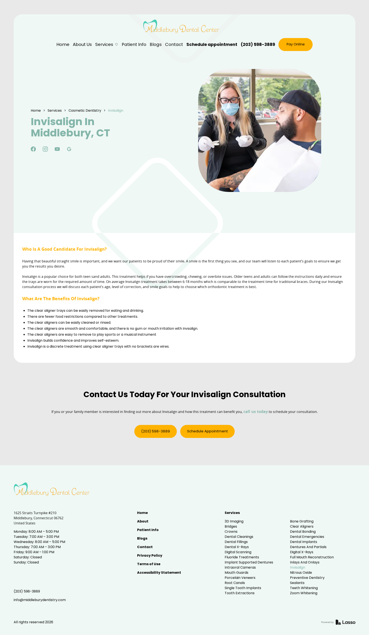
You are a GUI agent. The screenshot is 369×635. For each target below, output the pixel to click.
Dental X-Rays (237, 546)
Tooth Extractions (240, 593)
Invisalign (297, 567)
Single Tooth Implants (243, 587)
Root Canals (235, 582)
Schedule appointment (211, 44)
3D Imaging (234, 521)
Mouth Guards (236, 572)
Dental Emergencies (307, 536)
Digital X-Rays (301, 552)
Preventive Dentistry (307, 577)
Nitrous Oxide (301, 572)
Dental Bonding (303, 531)
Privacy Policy (149, 555)
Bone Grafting (301, 521)
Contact (174, 44)
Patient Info (134, 44)
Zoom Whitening (303, 593)
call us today (255, 411)
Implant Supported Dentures (249, 562)
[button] (106, 44)
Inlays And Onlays (304, 562)
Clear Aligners (301, 526)
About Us (82, 44)
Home (62, 44)
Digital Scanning (238, 552)
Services (232, 512)
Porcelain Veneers (240, 577)
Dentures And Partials (308, 546)
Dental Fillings (236, 541)
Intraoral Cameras (240, 567)
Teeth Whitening (304, 587)
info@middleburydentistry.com (40, 599)
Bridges (231, 526)
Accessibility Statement (159, 572)
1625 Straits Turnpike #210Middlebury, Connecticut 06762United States (38, 518)
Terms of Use (148, 564)
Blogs (156, 44)
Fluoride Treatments (242, 557)
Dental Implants (303, 541)
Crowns (231, 531)
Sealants (297, 582)
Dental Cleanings (239, 536)
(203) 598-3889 (258, 44)
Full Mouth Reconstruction (312, 557)
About (142, 521)
